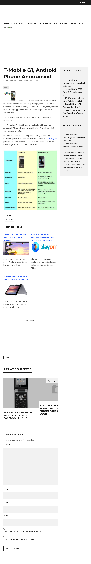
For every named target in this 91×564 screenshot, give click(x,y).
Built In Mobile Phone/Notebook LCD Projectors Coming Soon (55, 409)
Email (6, 502)
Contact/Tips (44, 23)
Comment (7, 444)
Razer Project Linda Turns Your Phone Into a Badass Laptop (74, 113)
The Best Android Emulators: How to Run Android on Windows (15, 237)
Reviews (22, 23)
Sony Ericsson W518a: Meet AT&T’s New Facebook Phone (19, 415)
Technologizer (51, 138)
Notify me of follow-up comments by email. (23, 531)
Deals (14, 23)
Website (6, 515)
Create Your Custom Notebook (68, 23)
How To (32, 23)
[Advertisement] (45, 46)
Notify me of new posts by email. (18, 539)
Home (6, 23)
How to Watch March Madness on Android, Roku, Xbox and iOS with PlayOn (42, 237)
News (6, 87)
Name (6, 489)
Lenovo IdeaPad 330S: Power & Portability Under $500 (73, 92)
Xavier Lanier (9, 81)
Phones (8, 357)
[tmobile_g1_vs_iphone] (30, 180)
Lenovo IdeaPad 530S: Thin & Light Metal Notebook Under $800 (74, 83)
